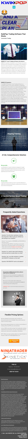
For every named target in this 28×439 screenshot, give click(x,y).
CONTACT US (6, 286)
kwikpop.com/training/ (16, 246)
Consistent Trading (6, 38)
